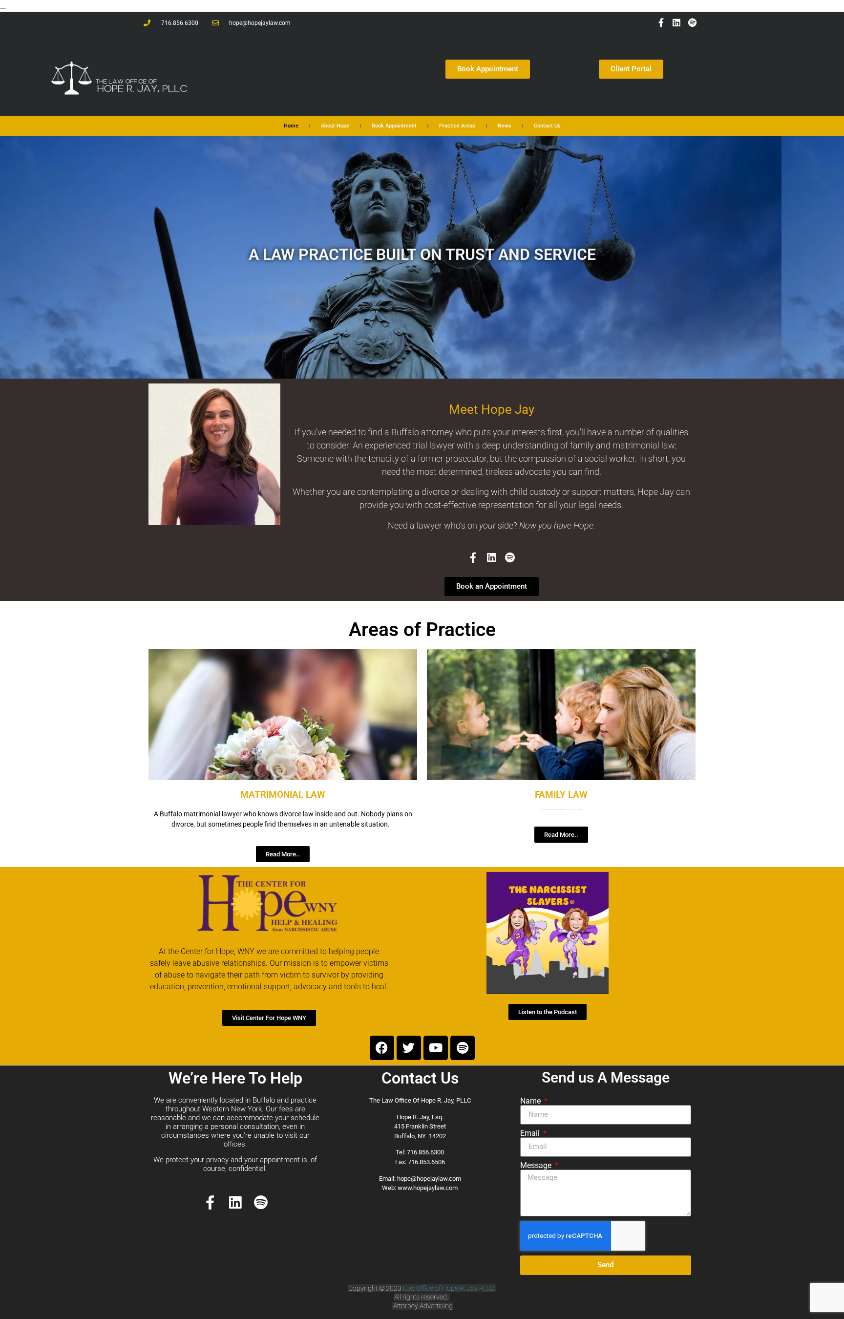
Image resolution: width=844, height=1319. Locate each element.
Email (531, 1133)
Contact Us (547, 126)
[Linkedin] (676, 22)
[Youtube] (435, 1048)
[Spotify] (692, 22)
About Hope (335, 126)
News (504, 126)
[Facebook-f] (661, 22)
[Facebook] (382, 1048)
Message (536, 1166)
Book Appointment (394, 126)
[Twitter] (409, 1048)
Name (531, 1101)
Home (291, 126)
